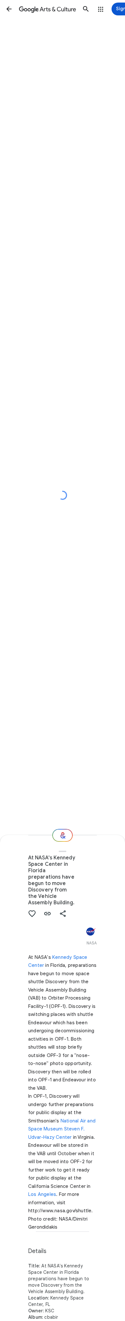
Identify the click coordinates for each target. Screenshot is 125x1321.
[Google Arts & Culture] (47, 9)
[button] (9, 9)
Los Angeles (42, 1194)
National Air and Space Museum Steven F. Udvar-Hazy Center (62, 1129)
